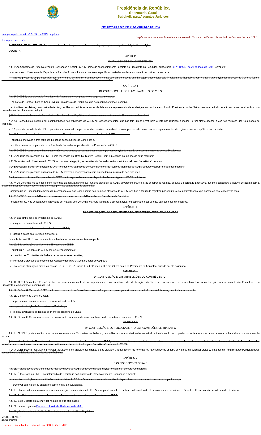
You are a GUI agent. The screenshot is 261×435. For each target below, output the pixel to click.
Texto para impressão (13, 40)
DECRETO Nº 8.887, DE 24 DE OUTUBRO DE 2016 (130, 27)
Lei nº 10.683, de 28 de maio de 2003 (193, 66)
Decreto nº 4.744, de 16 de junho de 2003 (59, 406)
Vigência (54, 34)
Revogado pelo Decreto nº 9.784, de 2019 (25, 34)
